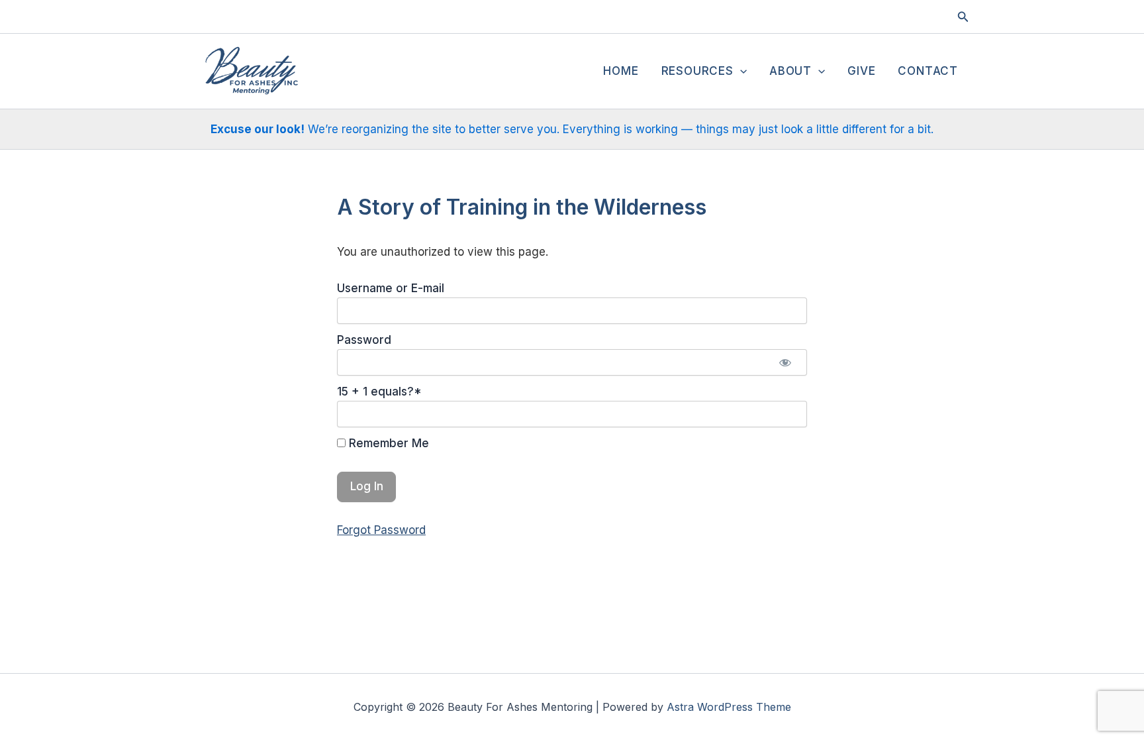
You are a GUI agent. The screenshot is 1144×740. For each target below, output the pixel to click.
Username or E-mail (390, 288)
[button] (963, 17)
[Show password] (785, 362)
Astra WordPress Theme (729, 707)
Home (620, 71)
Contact (928, 71)
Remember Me (387, 443)
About (790, 71)
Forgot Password (381, 530)
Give (861, 71)
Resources (697, 71)
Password (364, 339)
